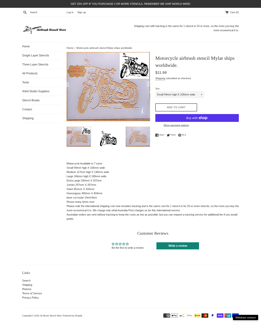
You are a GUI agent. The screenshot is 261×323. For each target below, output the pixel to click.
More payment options (176, 125)
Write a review (177, 245)
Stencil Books (31, 100)
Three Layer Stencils (35, 64)
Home (26, 46)
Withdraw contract (245, 317)
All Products (29, 73)
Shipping (28, 118)
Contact (27, 109)
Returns (26, 289)
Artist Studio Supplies (35, 91)
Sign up (81, 12)
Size (157, 88)
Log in (70, 12)
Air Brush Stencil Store (51, 315)
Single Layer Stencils (35, 55)
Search (26, 280)
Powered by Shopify (72, 315)
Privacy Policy (30, 297)
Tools (25, 82)
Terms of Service (32, 293)
